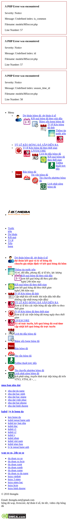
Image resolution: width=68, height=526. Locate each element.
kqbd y (11, 435)
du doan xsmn (15, 470)
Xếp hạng (10, 245)
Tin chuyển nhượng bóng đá (29, 370)
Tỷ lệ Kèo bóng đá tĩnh (27, 293)
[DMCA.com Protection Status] (13, 517)
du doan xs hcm (16, 461)
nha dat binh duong (18, 405)
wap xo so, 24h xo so (12, 452)
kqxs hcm (13, 485)
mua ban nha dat (10, 385)
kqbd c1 (12, 429)
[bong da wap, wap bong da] (19, 214)
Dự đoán (12, 234)
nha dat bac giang (17, 396)
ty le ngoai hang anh (18, 447)
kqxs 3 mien (14, 479)
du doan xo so (15, 458)
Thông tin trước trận (61, 132)
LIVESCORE (38, 150)
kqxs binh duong (16, 488)
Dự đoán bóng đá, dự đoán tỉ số (39, 115)
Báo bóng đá (29, 171)
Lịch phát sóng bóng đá (55, 185)
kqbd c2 (12, 432)
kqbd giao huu (15, 444)
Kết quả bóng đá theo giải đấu (46, 118)
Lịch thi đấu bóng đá (50, 153)
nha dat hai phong (17, 402)
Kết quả (12, 237)
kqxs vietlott (14, 476)
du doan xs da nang (18, 473)
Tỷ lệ (10, 240)
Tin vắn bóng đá (39, 174)
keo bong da (14, 417)
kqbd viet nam (15, 441)
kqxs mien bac (15, 482)
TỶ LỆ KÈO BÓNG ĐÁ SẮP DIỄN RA (36, 144)
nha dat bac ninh (16, 393)
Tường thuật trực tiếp (61, 165)
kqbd (4, 411)
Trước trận (11, 230)
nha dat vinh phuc (17, 399)
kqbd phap (13, 438)
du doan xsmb (15, 467)
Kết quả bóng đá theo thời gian (56, 158)
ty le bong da (16, 411)
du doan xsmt (15, 464)
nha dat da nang (16, 390)
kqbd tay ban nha (17, 423)
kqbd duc (13, 426)
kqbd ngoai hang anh (19, 420)
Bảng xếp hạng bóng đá (51, 121)
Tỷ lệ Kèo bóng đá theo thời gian (40, 147)
